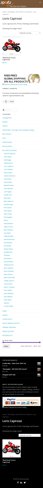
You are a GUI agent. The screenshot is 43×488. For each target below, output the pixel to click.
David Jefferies (8, 223)
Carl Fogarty (8, 192)
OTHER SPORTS (7, 319)
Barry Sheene (8, 274)
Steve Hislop (8, 214)
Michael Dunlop (9, 185)
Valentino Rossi (9, 265)
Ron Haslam (8, 208)
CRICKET (5, 126)
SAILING (4, 315)
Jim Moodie (7, 246)
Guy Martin (7, 233)
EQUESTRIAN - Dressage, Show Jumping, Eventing (18, 130)
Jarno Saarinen (8, 268)
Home (4, 12)
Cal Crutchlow (8, 169)
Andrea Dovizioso (9, 176)
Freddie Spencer (9, 281)
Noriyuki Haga (8, 204)
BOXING (5, 122)
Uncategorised (7, 118)
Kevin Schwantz (9, 271)
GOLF (4, 138)
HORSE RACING (7, 142)
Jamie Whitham (9, 293)
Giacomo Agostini (9, 153)
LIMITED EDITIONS (8, 331)
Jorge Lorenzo (8, 227)
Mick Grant (7, 198)
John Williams (8, 297)
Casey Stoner (8, 284)
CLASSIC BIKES (8, 306)
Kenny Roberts (8, 262)
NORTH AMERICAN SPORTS (11, 323)
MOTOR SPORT (7, 146)
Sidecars (6, 303)
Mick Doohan (8, 173)
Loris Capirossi (8, 166)
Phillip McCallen (9, 236)
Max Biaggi (7, 160)
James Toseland (9, 287)
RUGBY (4, 311)
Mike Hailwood (8, 201)
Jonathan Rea (8, 252)
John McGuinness (9, 239)
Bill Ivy (6, 220)
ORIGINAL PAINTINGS (9, 327)
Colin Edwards (8, 188)
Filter (6, 346)
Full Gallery (11, 12)
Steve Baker (8, 157)
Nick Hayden (8, 211)
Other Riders (8, 300)
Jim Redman (8, 258)
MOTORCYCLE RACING (24, 12)
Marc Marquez (8, 230)
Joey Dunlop (8, 182)
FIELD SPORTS (6, 134)
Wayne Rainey (8, 249)
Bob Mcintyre (8, 243)
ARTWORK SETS (7, 335)
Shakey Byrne (8, 163)
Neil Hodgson (8, 217)
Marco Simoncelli (9, 277)
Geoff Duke (7, 179)
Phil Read (7, 255)
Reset (12, 101)
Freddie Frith (8, 195)
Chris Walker (8, 290)
